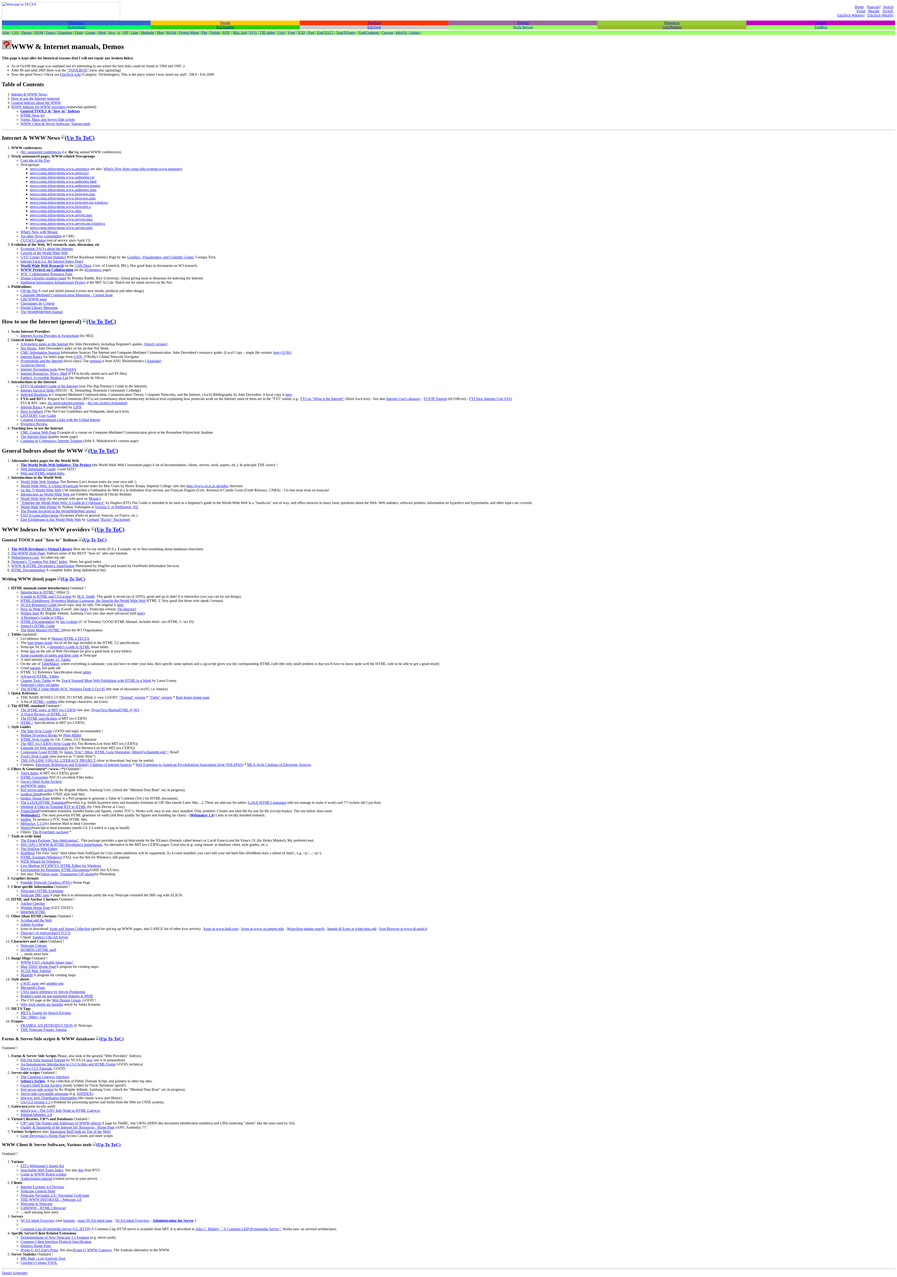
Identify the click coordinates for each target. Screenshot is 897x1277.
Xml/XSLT (325, 33)
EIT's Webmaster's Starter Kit (42, 1166)
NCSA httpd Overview (38, 1221)
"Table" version (160, 697)
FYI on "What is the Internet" (322, 399)
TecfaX (887, 11)
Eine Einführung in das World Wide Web (51, 520)
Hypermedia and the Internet (42, 361)
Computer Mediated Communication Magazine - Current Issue (67, 295)
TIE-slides (267, 33)
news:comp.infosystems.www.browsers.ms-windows (69, 202)
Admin (414, 33)
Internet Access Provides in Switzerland (50, 336)
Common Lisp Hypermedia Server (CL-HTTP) (55, 1229)
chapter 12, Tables (57, 660)
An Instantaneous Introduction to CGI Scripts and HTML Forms (68, 1064)
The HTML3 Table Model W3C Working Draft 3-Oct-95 (63, 689)
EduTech (374, 27)
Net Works (28, 348)
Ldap (134, 33)
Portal (861, 11)
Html (102, 33)
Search (888, 7)
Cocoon (387, 33)
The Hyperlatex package (50, 832)
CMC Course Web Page (38, 432)
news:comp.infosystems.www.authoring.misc (63, 190)
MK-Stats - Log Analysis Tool (43, 1258)
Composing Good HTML (39, 752)
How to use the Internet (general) (35, 98)
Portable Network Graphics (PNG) (46, 882)
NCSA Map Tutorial (36, 971)
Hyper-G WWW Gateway (92, 1250)
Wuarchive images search (306, 929)
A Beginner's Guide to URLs (42, 617)
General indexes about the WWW (36, 103)
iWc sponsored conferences (41, 152)
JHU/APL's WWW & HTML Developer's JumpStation (61, 845)
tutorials (69, 1221)
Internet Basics (31, 357)
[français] (873, 7)
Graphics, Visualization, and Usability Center (160, 257)
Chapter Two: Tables (36, 681)
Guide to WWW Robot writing (43, 1174)
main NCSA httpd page (95, 1221)
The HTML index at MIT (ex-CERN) (48, 710)
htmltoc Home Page (35, 798)
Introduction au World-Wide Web (45, 494)
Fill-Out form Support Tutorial (43, 1060)
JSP (125, 33)
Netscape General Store (38, 1191)
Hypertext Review (34, 424)
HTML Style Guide (35, 739)
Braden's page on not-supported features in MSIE (57, 996)
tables (87, 672)
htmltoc (26, 819)
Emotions (65, 33)
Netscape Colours (34, 946)
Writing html (30, 613)
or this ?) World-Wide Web (41, 490)
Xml (311, 33)
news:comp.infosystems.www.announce (59, 169)
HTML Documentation (28, 570)
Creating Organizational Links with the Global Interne (60, 420)
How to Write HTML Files (40, 609)
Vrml (291, 33)
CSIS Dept (83, 266)
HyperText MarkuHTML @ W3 (115, 710)
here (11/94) (282, 352)
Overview (76, 23)
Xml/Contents (368, 33)
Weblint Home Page (35, 908)
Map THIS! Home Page (38, 967)
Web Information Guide (38, 469)
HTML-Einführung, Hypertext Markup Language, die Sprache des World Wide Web (83, 601)
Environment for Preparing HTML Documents (55, 870)
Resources (672, 23)
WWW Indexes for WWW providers (38, 107)
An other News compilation (41, 236)
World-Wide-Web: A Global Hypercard (49, 486)
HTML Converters (34, 777)
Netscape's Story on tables (40, 685)
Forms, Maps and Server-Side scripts (48, 120)
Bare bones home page (193, 697)
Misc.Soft (240, 33)
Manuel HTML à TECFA (70, 638)
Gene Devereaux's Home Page (43, 1136)
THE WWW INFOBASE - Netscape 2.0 (51, 1200)
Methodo (147, 33)
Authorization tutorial (36, 1178)
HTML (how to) (33, 115)
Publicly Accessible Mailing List (44, 378)
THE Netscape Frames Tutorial (44, 1030)
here (288, 395)
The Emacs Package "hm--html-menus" (50, 840)
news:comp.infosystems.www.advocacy (59, 173)
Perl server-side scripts (37, 790)
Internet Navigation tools (39, 369)
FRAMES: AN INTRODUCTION (47, 1025)
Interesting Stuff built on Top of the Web (80, 1132)
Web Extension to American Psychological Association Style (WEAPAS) (189, 765)
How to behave (32, 411)
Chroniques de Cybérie (38, 303)
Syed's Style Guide (35, 756)
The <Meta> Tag (33, 1017)
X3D (301, 33)
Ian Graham (69, 622)
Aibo (5, 33)
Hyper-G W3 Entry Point (39, 1250)
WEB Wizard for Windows (41, 861)
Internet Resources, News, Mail (44, 374)
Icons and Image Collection (70, 929)
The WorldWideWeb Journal (42, 312)
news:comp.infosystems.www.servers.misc (61, 219)
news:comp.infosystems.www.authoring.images (65, 186)
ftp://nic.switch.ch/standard (107, 403)
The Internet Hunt (34, 437)
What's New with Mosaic (39, 232)
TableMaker (50, 664)
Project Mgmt (189, 33)
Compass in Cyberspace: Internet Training (51, 441)
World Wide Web (33, 499)
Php (204, 33)
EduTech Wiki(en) (851, 15)
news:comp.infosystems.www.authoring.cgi (62, 177)
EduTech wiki (70, 74)
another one (55, 983)
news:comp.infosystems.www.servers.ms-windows (67, 223)
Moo (160, 33)
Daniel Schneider (15, 1273)
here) (84, 609)
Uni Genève (225, 27)
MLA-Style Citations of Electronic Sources (279, 765)
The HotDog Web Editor (39, 849)
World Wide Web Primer (39, 507)
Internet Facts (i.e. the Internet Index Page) (52, 261)
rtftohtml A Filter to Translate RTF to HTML (53, 807)
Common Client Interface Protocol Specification (56, 1242)
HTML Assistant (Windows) (41, 857)
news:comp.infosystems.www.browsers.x (60, 207)
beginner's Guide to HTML (70, 647)
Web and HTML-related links (42, 473)
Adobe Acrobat (32, 924)
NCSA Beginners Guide (39, 605)
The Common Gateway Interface (45, 1077)
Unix (281, 33)
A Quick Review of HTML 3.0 (44, 714)
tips (32, 651)
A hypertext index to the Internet (44, 344)
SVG (253, 33)
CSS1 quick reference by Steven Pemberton (53, 992)
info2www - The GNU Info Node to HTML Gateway (60, 1110)
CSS (15, 33)
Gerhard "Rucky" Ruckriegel (108, 520)
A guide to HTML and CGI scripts (46, 596)
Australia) (153, 361)
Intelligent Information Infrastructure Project (53, 282)
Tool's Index (30, 773)
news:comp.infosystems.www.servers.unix (61, 228)
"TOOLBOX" (78, 70)
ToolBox (820, 27)
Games (90, 33)
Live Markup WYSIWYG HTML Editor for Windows (61, 866)
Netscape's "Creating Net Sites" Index (39, 562)
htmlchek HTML (33, 912)
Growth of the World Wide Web (44, 253)
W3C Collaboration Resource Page (46, 274)
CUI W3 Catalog (33, 240)
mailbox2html (31, 794)
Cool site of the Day (35, 160)
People (225, 23)
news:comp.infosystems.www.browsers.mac (62, 194)
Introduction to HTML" (38, 592)
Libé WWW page (34, 299)
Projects (523, 23)
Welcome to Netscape (37, 1204)
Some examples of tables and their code (50, 655)
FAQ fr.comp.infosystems (39, 515)
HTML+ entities (45, 702)
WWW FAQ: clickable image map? (47, 962)
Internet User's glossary (403, 399)
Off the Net (29, 291)
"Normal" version (132, 697)
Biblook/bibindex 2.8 (36, 1115)
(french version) (155, 344)
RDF (226, 33)
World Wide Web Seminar (40, 482)
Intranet (820, 23)
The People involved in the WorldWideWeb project (58, 511)
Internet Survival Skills (37, 390)
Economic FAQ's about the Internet (47, 249)
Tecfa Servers (523, 27)
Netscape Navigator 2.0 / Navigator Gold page (55, 1195)
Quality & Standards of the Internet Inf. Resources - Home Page (68, 1127)
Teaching (374, 23)
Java (111, 33)
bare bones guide (39, 643)
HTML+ (27, 723)
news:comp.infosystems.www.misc (56, 211)
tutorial (35, 668)
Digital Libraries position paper (43, 278)
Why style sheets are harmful (42, 1004)
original (96, 361)
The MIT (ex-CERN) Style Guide (46, 744)
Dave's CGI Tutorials (36, 1068)
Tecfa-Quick (76, 27)
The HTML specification (39, 718)
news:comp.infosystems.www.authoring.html (63, 181)
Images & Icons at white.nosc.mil (351, 929)
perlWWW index (33, 786)
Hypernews (93, 270)
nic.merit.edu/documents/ (66, 403)
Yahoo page (49, 874)
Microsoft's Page (33, 988)
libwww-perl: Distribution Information (49, 1098)
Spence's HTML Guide (38, 626)
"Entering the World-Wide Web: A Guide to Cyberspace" (63, 503)
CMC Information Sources (41, 352)
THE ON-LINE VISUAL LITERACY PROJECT (58, 760)
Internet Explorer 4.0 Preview (42, 1187)
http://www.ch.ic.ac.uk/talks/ (208, 486)
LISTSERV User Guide (38, 416)
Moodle (873, 11)
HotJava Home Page (36, 1246)
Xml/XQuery (346, 33)
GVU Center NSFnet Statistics (43, 257)
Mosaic (94, 499)
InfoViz (401, 33)
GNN (78, 357)
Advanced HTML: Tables (40, 676)
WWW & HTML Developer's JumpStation (43, 566)
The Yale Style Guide (36, 731)
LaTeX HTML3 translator (267, 803)
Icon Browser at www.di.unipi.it (403, 929)
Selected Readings (34, 395)
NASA (71, 369)
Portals (215, 33)
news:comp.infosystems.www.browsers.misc (63, 198)
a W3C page (30, 983)
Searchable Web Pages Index (42, 1170)
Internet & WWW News (29, 94)
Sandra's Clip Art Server (50, 937)
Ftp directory (126, 609)
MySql (171, 33)
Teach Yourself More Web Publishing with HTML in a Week (106, 681)
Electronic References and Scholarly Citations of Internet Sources (84, 765)
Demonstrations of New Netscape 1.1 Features (55, 1237)
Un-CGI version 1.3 (35, 1102)
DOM (38, 33)
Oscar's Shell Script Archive (41, 781)
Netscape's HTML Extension (42, 891)
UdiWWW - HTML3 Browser (43, 1208)
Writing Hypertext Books (39, 735)
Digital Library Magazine (39, 308)
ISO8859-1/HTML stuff (38, 950)
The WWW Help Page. (28, 553)
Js (118, 33)
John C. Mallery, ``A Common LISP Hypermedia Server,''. (239, 1229)
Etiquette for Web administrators (44, 748)
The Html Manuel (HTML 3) (42, 630)
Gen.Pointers (672, 27)
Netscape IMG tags (35, 895)
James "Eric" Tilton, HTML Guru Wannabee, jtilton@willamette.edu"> (116, 752)
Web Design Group (66, 1000)
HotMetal (28, 853)
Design (26, 33)
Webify (26, 828)
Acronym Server (33, 365)
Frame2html (29, 811)
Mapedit (27, 975)
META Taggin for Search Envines (46, 1013)
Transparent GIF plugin (77, 874)
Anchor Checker (33, 903)
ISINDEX (84, 1094)
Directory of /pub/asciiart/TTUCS (45, 933)
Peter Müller (72, 735)
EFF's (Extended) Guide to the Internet (49, 386)
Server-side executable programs (44, 1094)
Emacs (51, 33)
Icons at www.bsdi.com (220, 929)
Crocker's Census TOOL (39, 1263)
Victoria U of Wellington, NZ (116, 507)
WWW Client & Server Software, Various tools (55, 124)
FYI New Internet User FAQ (490, 399)
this (80, 1170)
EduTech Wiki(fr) (880, 15)
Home (859, 7)
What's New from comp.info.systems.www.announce (142, 169)
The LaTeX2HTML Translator (43, 803)
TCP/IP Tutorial (435, 399)
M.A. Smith (86, 596)
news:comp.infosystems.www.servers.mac (61, 215)
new (89, 1060)
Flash (79, 33)
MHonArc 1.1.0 (32, 824)
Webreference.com (25, 557)
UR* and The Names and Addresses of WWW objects (61, 1123)
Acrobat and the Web (36, 920)
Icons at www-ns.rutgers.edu (262, 929)
